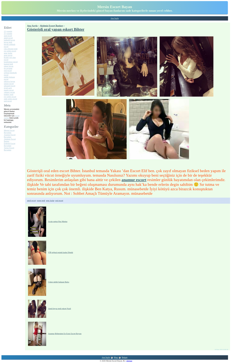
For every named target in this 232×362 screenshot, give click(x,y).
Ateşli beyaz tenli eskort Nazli (59, 309)
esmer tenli (41, 201)
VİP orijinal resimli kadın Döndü (60, 252)
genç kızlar (50, 201)
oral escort (59, 201)
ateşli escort (31, 201)
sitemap (129, 361)
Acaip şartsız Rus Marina (57, 221)
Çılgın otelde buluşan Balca (58, 282)
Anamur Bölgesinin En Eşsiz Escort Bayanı (64, 334)
